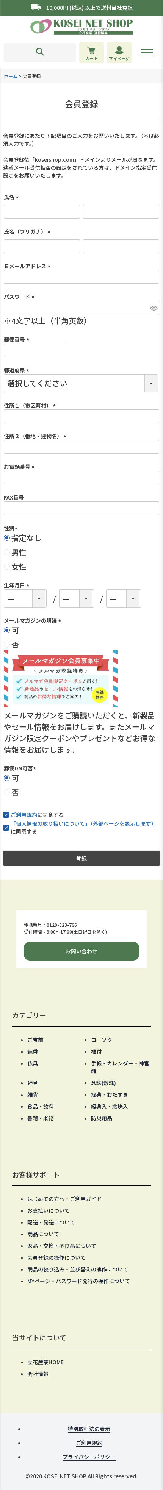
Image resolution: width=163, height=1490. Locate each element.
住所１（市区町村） (31, 405)
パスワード (20, 296)
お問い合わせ (81, 951)
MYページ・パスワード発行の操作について (78, 1281)
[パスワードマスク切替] (153, 308)
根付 (96, 1051)
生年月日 (17, 585)
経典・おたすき (109, 1094)
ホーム (10, 76)
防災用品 (101, 1118)
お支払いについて (48, 1210)
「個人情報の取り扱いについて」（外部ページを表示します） (84, 823)
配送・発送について (51, 1222)
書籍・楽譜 (40, 1118)
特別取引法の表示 (89, 1428)
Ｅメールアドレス (28, 266)
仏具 (32, 1063)
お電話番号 (20, 466)
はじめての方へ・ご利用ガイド (64, 1199)
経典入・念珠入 (109, 1106)
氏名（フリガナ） (28, 231)
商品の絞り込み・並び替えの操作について (77, 1269)
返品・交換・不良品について (61, 1245)
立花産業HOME (45, 1362)
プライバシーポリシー (89, 1456)
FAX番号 (14, 497)
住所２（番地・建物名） (36, 436)
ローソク (101, 1039)
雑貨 (32, 1094)
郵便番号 (17, 339)
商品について (43, 1234)
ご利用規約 (24, 814)
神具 (32, 1083)
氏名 (12, 197)
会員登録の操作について (56, 1257)
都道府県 (17, 370)
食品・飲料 (40, 1106)
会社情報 (38, 1374)
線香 (32, 1051)
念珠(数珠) (103, 1083)
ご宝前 (35, 1039)
